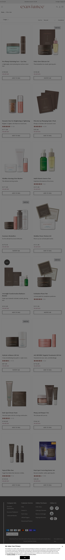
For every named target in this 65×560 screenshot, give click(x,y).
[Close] (62, 546)
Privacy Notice (32, 554)
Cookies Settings (11, 554)
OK (25, 557)
